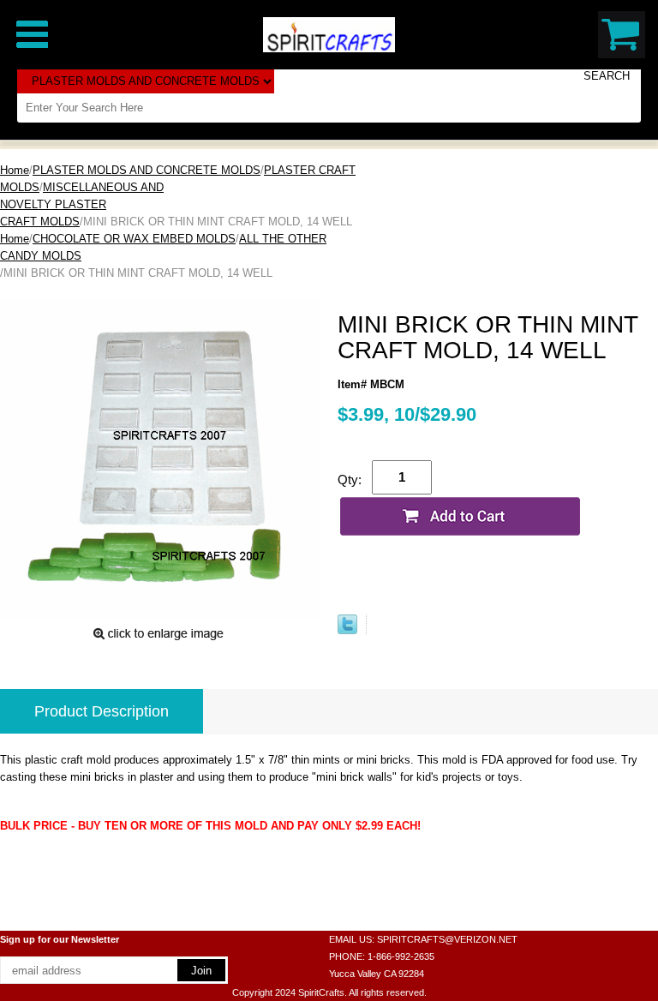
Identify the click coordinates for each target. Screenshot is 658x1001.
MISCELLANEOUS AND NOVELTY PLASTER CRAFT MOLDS (82, 204)
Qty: (350, 479)
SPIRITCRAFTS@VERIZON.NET (447, 939)
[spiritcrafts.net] (329, 33)
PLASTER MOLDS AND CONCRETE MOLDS (146, 170)
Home (14, 170)
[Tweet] (347, 630)
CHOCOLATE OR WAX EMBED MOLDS (134, 238)
